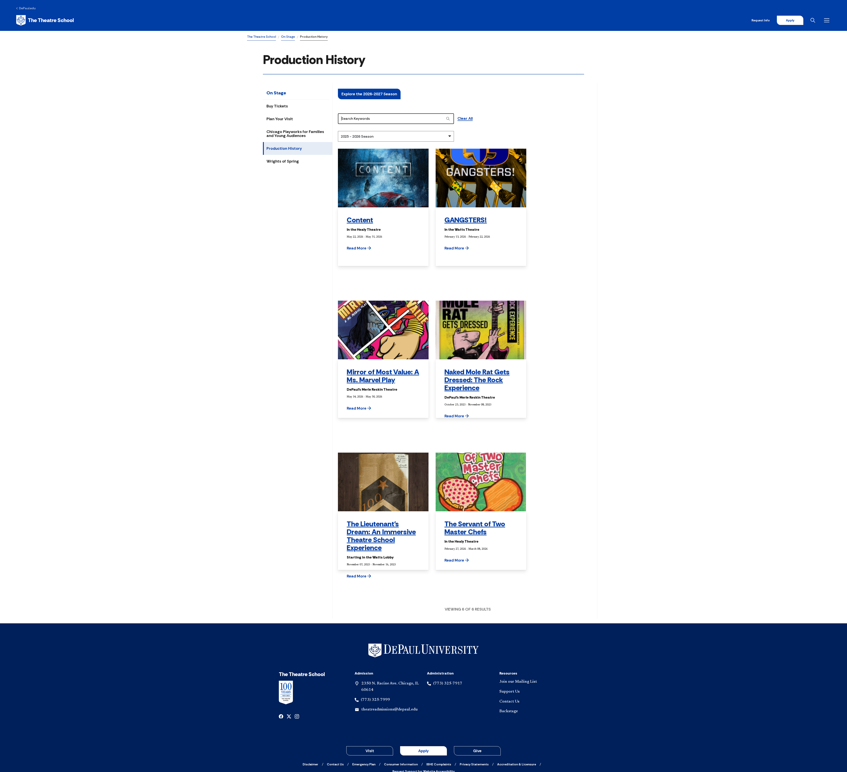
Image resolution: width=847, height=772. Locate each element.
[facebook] (281, 716)
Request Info (760, 20)
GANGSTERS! (465, 220)
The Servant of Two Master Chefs (474, 527)
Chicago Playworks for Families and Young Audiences (295, 133)
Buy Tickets (277, 106)
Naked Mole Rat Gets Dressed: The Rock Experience (477, 379)
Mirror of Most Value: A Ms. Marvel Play (383, 375)
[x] (289, 716)
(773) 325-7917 (447, 684)
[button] (370, 248)
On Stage (288, 37)
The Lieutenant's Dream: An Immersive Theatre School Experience (381, 535)
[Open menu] (827, 20)
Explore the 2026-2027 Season (369, 94)
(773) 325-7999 (375, 700)
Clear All (465, 118)
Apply (790, 20)
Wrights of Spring (282, 161)
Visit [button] (369, 750)
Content (360, 220)
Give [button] (477, 750)
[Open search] (813, 20)
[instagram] (297, 716)
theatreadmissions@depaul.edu (389, 710)
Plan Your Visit (279, 119)
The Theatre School (261, 37)
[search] (448, 119)
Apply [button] (423, 750)
